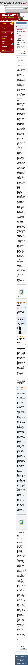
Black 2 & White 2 (4, 28)
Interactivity (14, 20)
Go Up (18, 646)
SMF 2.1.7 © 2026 (20, 659)
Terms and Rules (21, 656)
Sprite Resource (4, 41)
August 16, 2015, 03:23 (21, 59)
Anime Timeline (4, 36)
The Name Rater (4, 46)
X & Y (3, 27)
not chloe (20, 57)
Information (4, 20)
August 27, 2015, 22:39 (20, 539)
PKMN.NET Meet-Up (5, 47)
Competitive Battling (5, 30)
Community (4, 21)
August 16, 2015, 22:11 (20, 308)
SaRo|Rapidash (21, 302)
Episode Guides (4, 35)
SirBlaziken (21, 336)
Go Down (18, 51)
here (20, 380)
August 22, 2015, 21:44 (20, 390)
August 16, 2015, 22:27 (20, 345)
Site (13, 21)
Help (17, 656)
